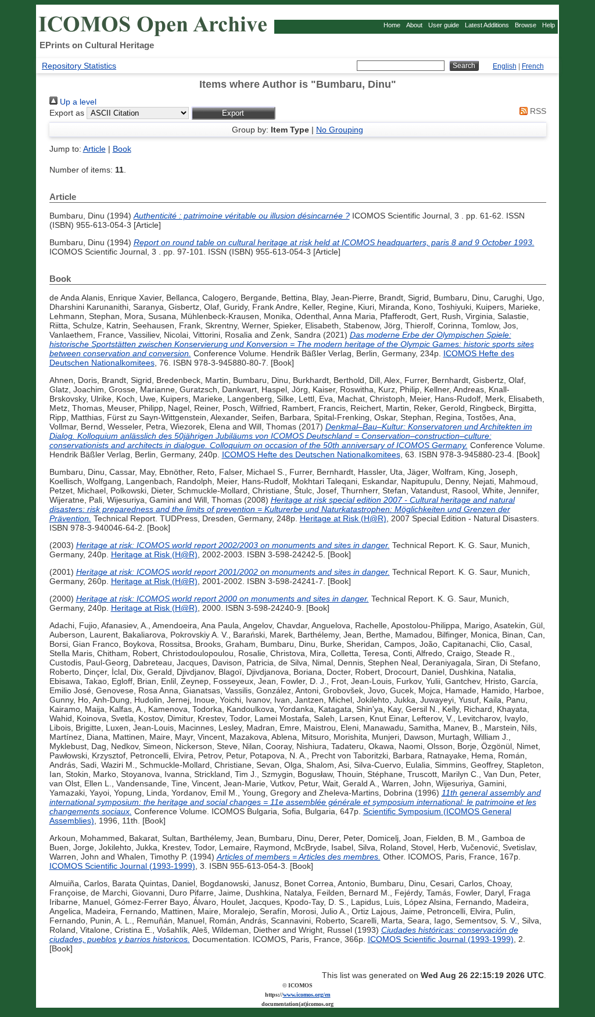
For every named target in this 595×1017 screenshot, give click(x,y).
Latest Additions (487, 25)
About (414, 25)
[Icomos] (155, 35)
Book (122, 148)
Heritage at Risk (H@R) (343, 518)
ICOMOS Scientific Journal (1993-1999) (122, 866)
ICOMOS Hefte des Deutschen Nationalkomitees (311, 454)
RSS (537, 111)
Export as (66, 112)
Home (391, 25)
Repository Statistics (79, 65)
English (505, 66)
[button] (233, 113)
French (533, 66)
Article (94, 148)
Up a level (77, 101)
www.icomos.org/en (307, 994)
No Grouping (339, 129)
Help (548, 25)
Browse (525, 25)
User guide (443, 25)
